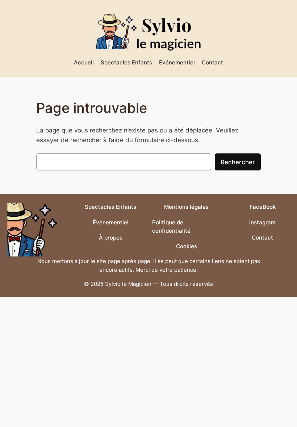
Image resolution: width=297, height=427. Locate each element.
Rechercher (238, 162)
